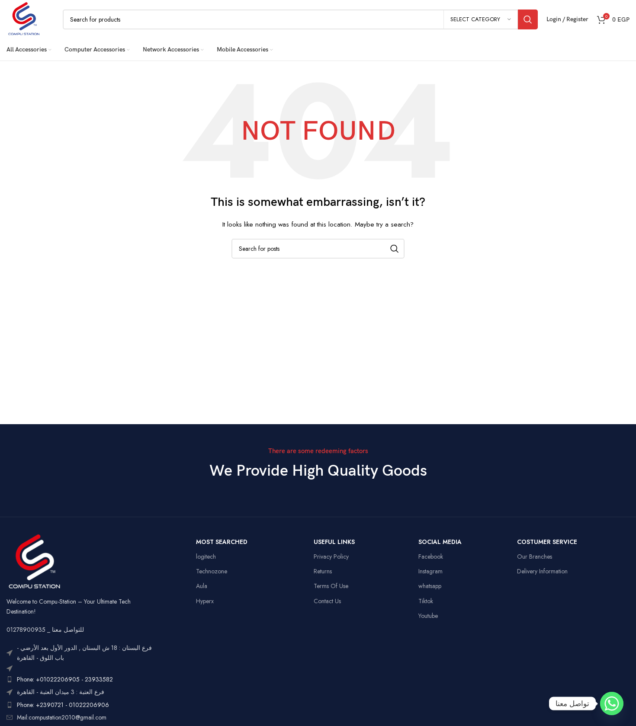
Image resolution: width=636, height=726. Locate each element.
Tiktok (425, 601)
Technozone (211, 571)
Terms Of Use (331, 586)
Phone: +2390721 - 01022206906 (63, 704)
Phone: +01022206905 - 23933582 (65, 679)
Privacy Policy (331, 556)
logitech (206, 556)
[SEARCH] (528, 19)
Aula (201, 586)
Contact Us (327, 601)
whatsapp (429, 586)
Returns (323, 571)
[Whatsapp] (611, 703)
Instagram (430, 571)
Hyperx (205, 601)
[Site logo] (23, 18)
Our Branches (534, 556)
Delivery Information (542, 571)
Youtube (428, 615)
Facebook (430, 556)
